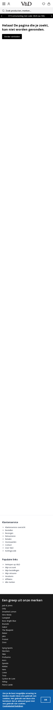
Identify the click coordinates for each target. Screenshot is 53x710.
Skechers (6, 651)
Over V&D (9, 548)
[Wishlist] (43, 4)
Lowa (4, 672)
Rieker (4, 633)
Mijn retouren (10, 573)
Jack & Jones (7, 605)
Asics (4, 660)
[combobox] (26, 11)
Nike (4, 654)
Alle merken (10, 582)
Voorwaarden (10, 542)
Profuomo (6, 657)
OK (45, 699)
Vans (4, 669)
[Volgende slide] (51, 16)
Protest (5, 639)
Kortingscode (10, 551)
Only (4, 608)
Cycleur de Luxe (8, 678)
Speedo (5, 663)
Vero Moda (6, 614)
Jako (4, 636)
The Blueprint (7, 630)
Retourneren (10, 536)
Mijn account (10, 567)
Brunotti (5, 624)
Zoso (4, 642)
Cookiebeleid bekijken (13, 706)
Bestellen (9, 530)
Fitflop (4, 681)
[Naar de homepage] (26, 4)
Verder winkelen (12, 36)
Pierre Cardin (7, 685)
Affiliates (8, 579)
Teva (4, 675)
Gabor (4, 627)
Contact (8, 545)
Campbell (6, 618)
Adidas (5, 666)
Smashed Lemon (9, 611)
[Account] (8, 3)
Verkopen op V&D (12, 564)
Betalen (8, 539)
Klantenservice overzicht (15, 527)
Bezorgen (9, 533)
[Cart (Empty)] (48, 3)
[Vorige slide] (1, 16)
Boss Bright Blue (9, 621)
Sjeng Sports (7, 648)
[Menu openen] (4, 4)
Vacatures (9, 576)
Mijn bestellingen (12, 570)
